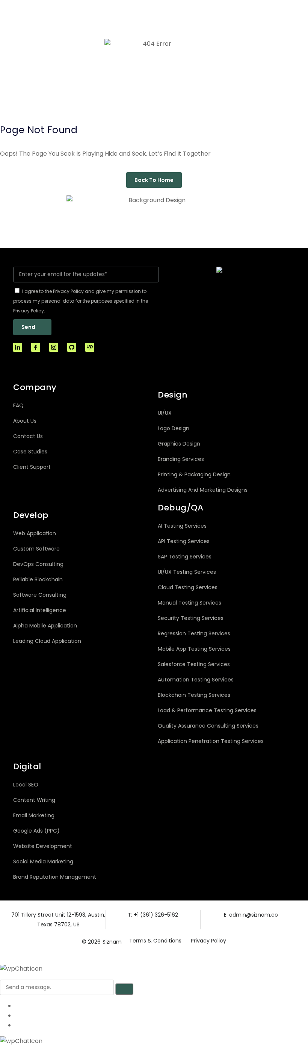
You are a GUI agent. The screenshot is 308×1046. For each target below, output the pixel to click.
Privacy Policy (208, 940)
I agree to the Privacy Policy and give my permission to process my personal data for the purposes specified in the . (80, 301)
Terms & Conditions (155, 940)
